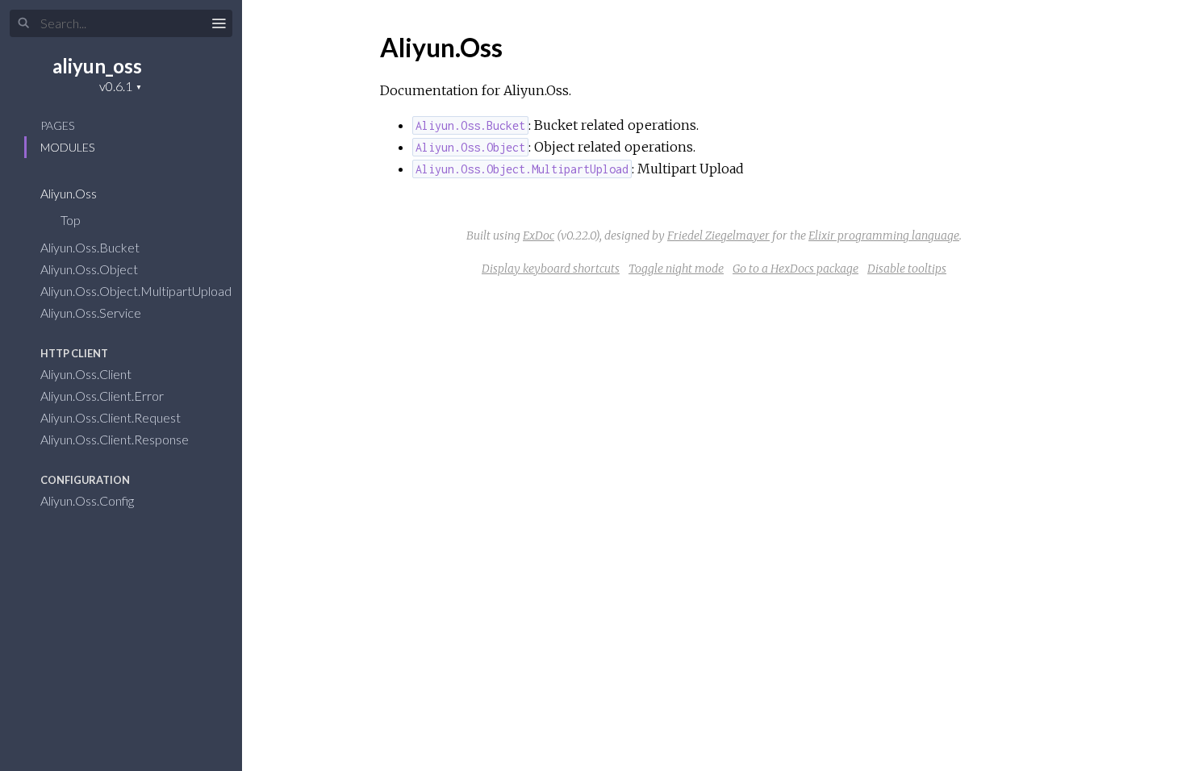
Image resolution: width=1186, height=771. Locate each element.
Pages (57, 125)
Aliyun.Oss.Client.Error (103, 395)
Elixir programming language (883, 235)
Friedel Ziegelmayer (718, 235)
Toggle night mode (676, 268)
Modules (67, 147)
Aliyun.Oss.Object (90, 269)
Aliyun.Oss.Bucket (91, 247)
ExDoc (538, 235)
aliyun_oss (97, 65)
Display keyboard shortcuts (551, 268)
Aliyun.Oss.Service (92, 312)
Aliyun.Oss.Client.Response (115, 439)
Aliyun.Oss (69, 193)
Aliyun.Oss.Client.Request (111, 417)
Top (71, 219)
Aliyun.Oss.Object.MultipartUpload (137, 290)
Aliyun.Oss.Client (87, 373)
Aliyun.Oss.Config (88, 500)
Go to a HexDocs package (795, 268)
